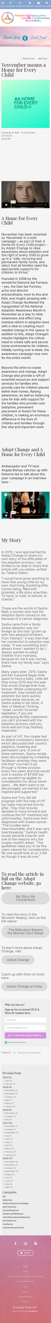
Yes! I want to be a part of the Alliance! (27, 1035)
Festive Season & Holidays (16, 1203)
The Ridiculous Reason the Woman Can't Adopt (25, 931)
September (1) (12, 1132)
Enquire (27, 1253)
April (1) (9, 1145)
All (4, 1196)
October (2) (11, 1097)
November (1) (12, 1093)
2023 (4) (7, 1110)
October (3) (11, 1168)
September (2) (12, 1171)
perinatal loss (9, 1220)
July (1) (9, 1080)
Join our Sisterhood (25, 1281)
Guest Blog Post (11, 1210)
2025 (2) (7, 1077)
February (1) (11, 1152)
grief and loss (9, 1207)
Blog (25, 1287)
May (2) (9, 1184)
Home (25, 1266)
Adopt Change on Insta (24, 986)
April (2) (9, 1187)
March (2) (10, 1148)
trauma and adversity (13, 1227)
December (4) (12, 1162)
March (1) (10, 1103)
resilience (8, 1224)
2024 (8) (7, 1087)
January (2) (11, 1155)
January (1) (10, 1084)
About (25, 1271)
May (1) (9, 1100)
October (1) (11, 1116)
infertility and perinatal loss (16, 1217)
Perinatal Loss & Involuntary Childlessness (25, 1276)
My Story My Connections (25, 898)
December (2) (12, 1090)
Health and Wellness (13, 1214)
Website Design (18, 1311)
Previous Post (28, 59)
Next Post (42, 59)
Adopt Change (18, 960)
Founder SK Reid (26, 1297)
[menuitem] (25, 1266)
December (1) (11, 1126)
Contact (25, 1302)
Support (25, 1291)
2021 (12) (7, 1123)
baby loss (7, 1200)
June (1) (9, 1139)
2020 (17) (8, 1158)
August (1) (10, 1174)
